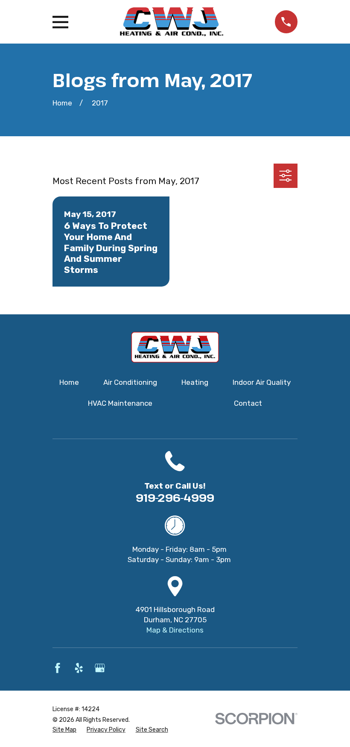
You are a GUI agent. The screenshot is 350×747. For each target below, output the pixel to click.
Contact (248, 403)
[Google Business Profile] (100, 668)
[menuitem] (64, 730)
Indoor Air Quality (262, 382)
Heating (194, 382)
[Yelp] (79, 668)
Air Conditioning (130, 382)
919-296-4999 (175, 497)
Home (69, 382)
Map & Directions (175, 630)
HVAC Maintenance (120, 403)
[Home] (171, 21)
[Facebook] (57, 668)
